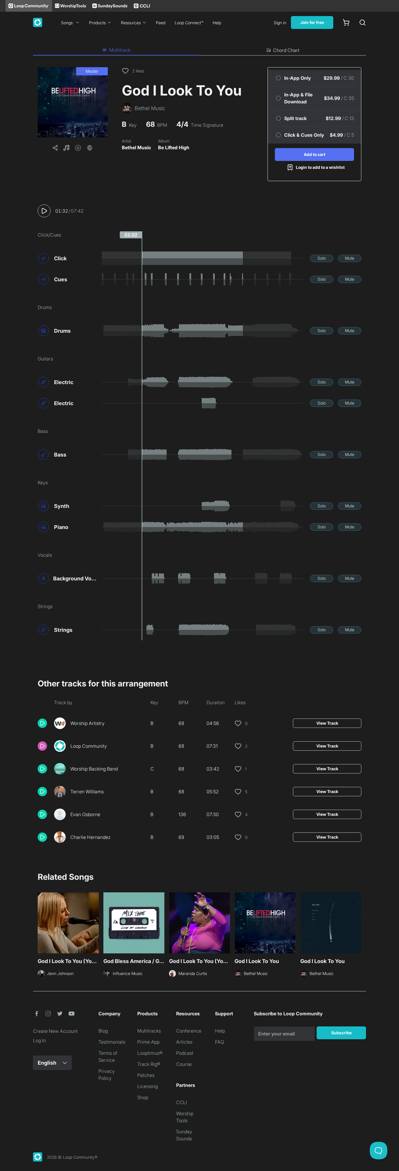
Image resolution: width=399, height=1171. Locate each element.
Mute (349, 258)
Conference (188, 1031)
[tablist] (199, 50)
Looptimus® (150, 1053)
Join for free (312, 22)
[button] (72, 102)
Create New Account (55, 1031)
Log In (39, 1040)
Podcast (184, 1053)
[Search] (362, 22)
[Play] (44, 210)
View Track (327, 723)
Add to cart (314, 154)
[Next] (358, 923)
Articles (184, 1042)
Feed (160, 22)
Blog (103, 1031)
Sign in (280, 22)
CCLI (181, 1102)
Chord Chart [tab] (286, 50)
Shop (142, 1097)
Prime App (148, 1042)
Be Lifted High (173, 147)
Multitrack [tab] (120, 50)
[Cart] (346, 22)
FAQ (219, 1042)
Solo (322, 258)
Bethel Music (136, 147)
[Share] (55, 148)
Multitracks (149, 1031)
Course (184, 1064)
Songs (67, 22)
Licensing (147, 1086)
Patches (146, 1075)
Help (217, 22)
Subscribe (341, 1032)
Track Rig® (148, 1064)
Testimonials (111, 1042)
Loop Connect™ (189, 22)
